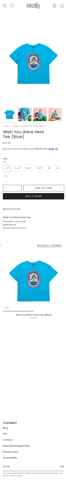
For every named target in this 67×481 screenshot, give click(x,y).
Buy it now (33, 196)
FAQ (5, 433)
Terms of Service (10, 475)
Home (6, 126)
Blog (5, 427)
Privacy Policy (10, 451)
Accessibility (10, 457)
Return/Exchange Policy (16, 445)
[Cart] (62, 6)
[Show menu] (4, 6)
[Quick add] (7, 307)
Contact (7, 439)
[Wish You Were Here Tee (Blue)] (33, 281)
